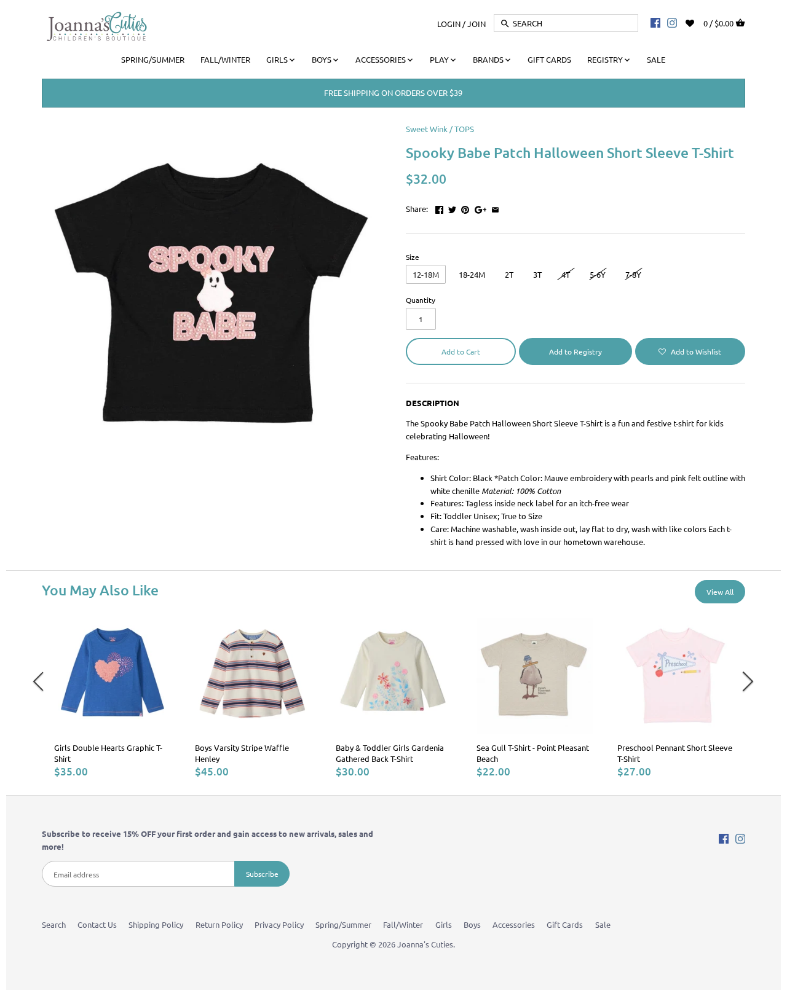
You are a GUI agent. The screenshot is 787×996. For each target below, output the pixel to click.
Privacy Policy (279, 924)
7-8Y (633, 274)
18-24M (472, 274)
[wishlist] (698, 22)
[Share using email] (495, 207)
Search (54, 924)
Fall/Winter (403, 924)
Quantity (420, 300)
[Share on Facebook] (439, 207)
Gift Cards (565, 924)
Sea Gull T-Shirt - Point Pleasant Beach (533, 753)
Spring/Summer (343, 924)
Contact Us (97, 924)
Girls (443, 924)
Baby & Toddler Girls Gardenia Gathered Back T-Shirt (390, 753)
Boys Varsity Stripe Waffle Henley (242, 753)
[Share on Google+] (481, 207)
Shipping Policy (156, 924)
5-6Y (598, 274)
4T (565, 274)
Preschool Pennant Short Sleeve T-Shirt (674, 753)
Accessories (513, 924)
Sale (603, 924)
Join (476, 23)
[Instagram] (672, 22)
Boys (472, 924)
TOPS (464, 129)
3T (537, 274)
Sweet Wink (427, 129)
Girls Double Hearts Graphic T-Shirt (108, 753)
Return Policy (219, 924)
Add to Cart (460, 351)
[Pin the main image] (465, 207)
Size (412, 257)
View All (720, 592)
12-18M (426, 274)
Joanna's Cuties (425, 944)
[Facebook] (655, 22)
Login (449, 23)
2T (509, 274)
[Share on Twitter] (452, 207)
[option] (112, 698)
